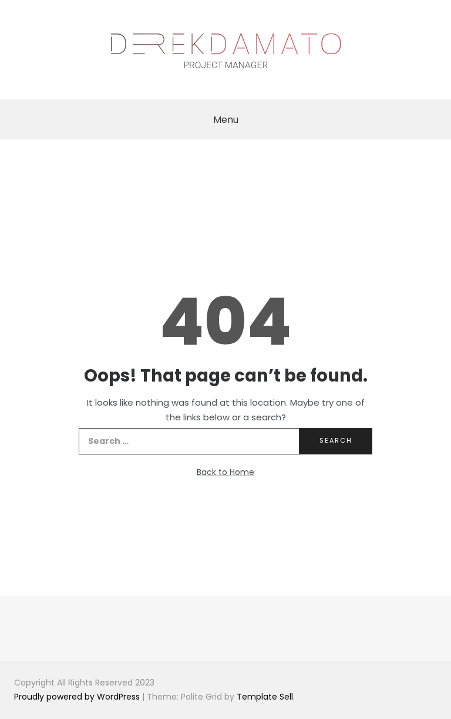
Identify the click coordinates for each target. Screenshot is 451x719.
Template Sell (265, 697)
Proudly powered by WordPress (78, 697)
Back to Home (225, 472)
